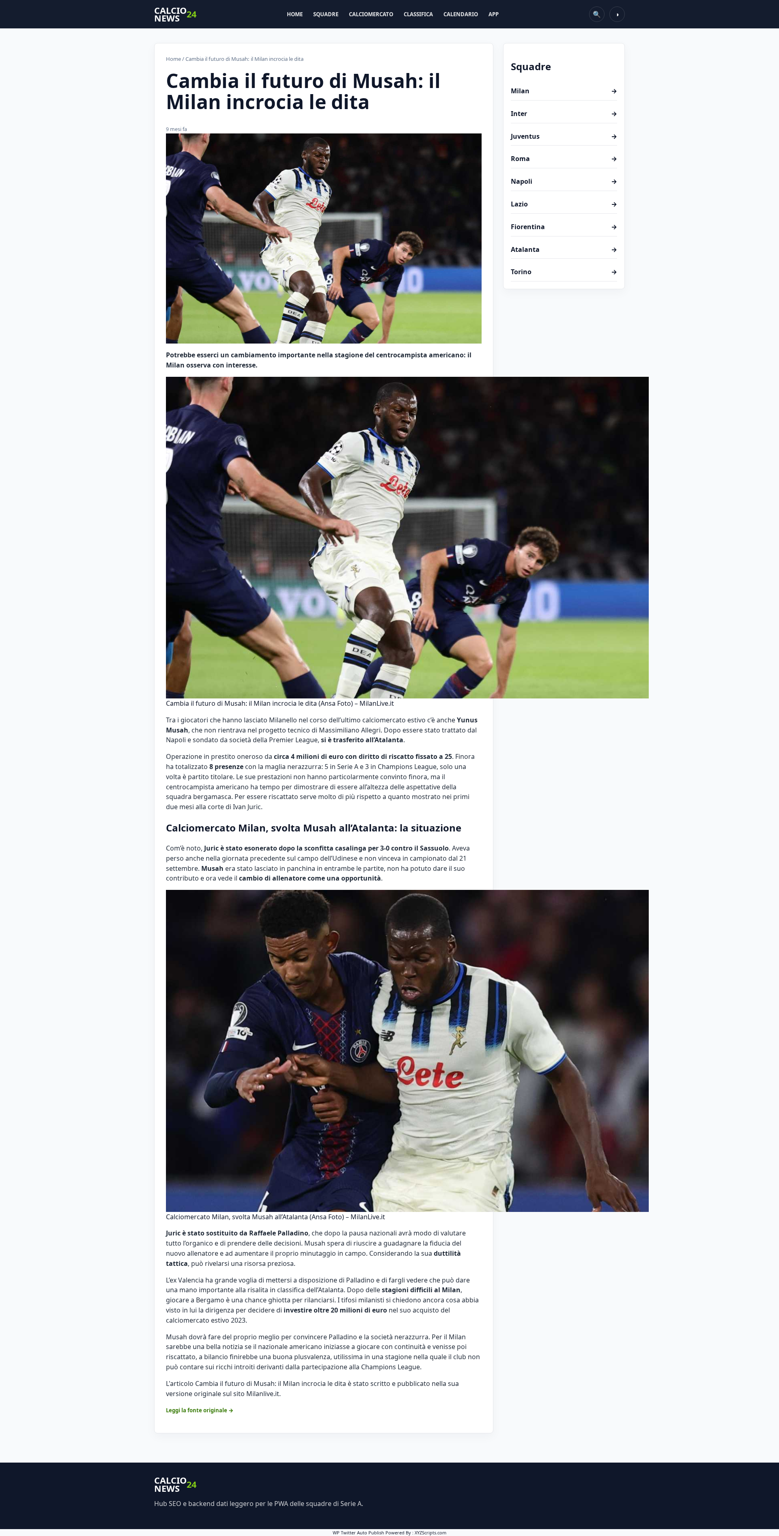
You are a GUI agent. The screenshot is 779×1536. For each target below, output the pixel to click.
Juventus (564, 136)
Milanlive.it (262, 1393)
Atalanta (564, 249)
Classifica (418, 14)
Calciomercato (371, 14)
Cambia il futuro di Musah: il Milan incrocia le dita (270, 1383)
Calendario (460, 14)
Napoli (564, 181)
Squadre (325, 14)
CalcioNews (175, 14)
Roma (564, 158)
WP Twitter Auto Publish (358, 1533)
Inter (564, 113)
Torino (564, 271)
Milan (564, 90)
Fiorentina (564, 226)
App (493, 14)
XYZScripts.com (430, 1533)
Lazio (564, 204)
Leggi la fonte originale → (200, 1410)
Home (295, 14)
